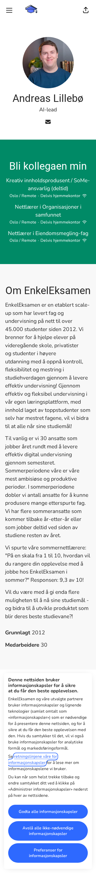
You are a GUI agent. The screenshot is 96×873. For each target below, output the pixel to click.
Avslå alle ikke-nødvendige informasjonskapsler (48, 831)
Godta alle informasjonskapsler (48, 811)
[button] (86, 10)
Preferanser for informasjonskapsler (48, 853)
